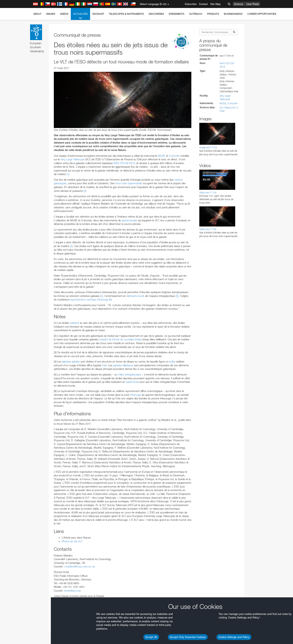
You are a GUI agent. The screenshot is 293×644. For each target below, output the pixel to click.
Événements (176, 13)
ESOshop (98, 13)
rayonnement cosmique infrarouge (89, 299)
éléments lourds (135, 295)
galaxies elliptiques (123, 365)
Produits (213, 13)
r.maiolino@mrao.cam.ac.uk (79, 566)
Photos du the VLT (72, 541)
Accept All (151, 637)
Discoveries (156, 13)
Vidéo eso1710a (207, 192)
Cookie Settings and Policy (233, 637)
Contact (203, 4)
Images (50, 13)
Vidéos (64, 13)
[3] (71, 246)
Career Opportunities (261, 13)
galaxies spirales (71, 361)
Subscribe (191, 4)
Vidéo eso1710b (207, 229)
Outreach (195, 13)
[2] (85, 190)
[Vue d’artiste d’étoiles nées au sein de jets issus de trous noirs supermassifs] (122, 100)
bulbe (172, 361)
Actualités (80, 13)
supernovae (132, 381)
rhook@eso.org (72, 590)
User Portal (252, 4)
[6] (110, 299)
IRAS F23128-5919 (124, 163)
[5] (177, 295)
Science (238, 4)
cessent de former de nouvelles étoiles (120, 339)
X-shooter (174, 155)
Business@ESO (233, 13)
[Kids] (181, 41)
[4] (101, 295)
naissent (74, 322)
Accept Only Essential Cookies (188, 637)
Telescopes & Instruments (126, 13)
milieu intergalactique (129, 374)
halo (104, 365)
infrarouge (135, 394)
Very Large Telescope (73, 159)
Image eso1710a (208, 147)
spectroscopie (129, 220)
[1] (68, 174)
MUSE (161, 155)
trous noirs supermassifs (128, 183)
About (37, 13)
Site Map (215, 4)
